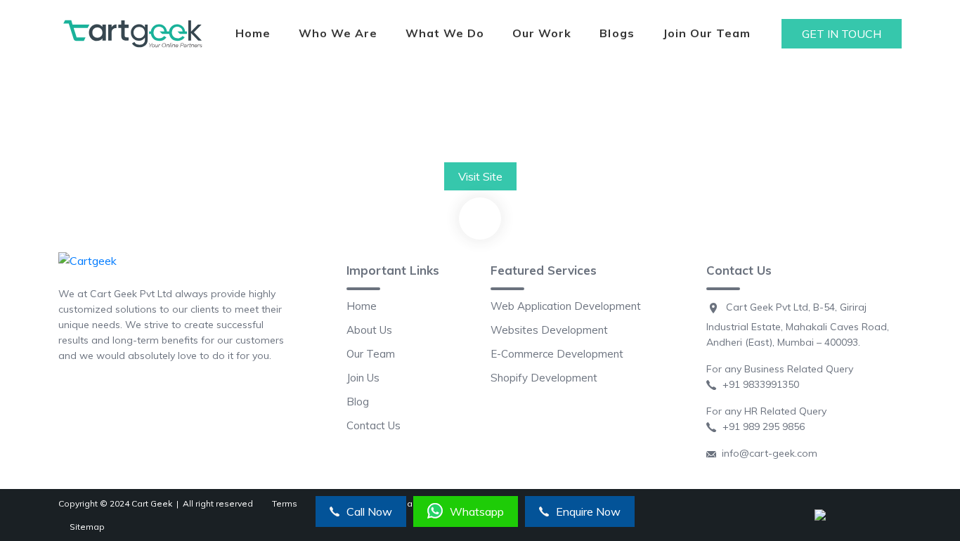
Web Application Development (566, 306)
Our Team (370, 353)
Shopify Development (544, 377)
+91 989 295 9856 (760, 426)
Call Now (369, 511)
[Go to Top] (480, 218)
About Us (369, 330)
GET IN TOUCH (841, 34)
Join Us (363, 377)
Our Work (541, 33)
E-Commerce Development (557, 353)
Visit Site (480, 176)
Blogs (616, 33)
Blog (357, 401)
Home (253, 33)
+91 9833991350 (757, 384)
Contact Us (373, 425)
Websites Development (549, 330)
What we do (445, 33)
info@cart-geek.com (766, 453)
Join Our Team (707, 33)
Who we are (338, 33)
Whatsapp (477, 511)
